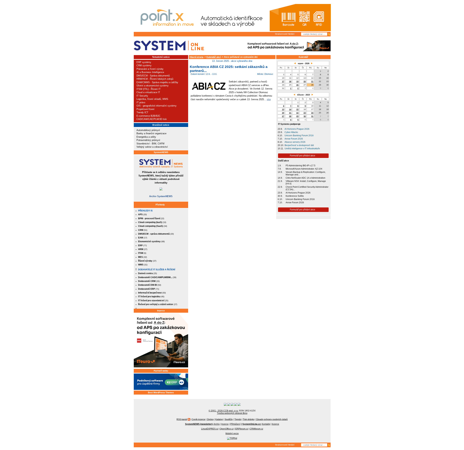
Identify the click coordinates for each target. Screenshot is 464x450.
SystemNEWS (161, 152)
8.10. (280, 142)
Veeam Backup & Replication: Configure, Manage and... (306, 173)
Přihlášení (235, 424)
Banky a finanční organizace (151, 133)
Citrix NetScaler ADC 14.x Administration (305, 178)
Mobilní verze (232, 433)
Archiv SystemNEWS (161, 196)
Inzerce (161, 310)
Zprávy (210, 419)
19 (297, 81)
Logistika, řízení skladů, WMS (152, 99)
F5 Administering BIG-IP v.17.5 (300, 165)
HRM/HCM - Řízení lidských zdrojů (154, 79)
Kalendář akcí (213, 57)
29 (297, 116)
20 (305, 81)
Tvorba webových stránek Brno (232, 413)
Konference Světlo (295, 196)
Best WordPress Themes (161, 392)
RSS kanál (182, 419)
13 (283, 109)
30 (305, 116)
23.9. (280, 129)
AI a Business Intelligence (150, 72)
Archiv (217, 424)
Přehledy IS (145, 210)
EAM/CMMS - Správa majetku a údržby (157, 82)
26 (297, 85)
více (269, 99)
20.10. (281, 145)
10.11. (281, 148)
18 (290, 81)
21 (312, 81)
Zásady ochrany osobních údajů (272, 419)
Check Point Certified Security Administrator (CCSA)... (307, 188)
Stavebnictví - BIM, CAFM (150, 143)
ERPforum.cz (241, 429)
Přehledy (160, 204)
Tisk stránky (248, 419)
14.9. (280, 172)
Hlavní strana (196, 57)
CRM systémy (144, 65)
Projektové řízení (145, 109)
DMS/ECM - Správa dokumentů (153, 75)
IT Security (142, 95)
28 (290, 116)
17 (283, 81)
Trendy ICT (142, 112)
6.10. (280, 135)
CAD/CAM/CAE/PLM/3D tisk (151, 119)
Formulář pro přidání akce (302, 155)
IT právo (140, 102)
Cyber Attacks (291, 132)
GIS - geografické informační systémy (156, 105)
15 (297, 109)
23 (305, 113)
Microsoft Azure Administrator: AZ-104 (304, 169)
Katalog (219, 419)
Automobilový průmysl (148, 130)
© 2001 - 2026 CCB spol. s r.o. (223, 410)
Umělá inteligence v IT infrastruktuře (302, 148)
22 (297, 113)
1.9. (279, 165)
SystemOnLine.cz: (251, 424)
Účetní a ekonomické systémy (152, 85)
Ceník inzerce (198, 419)
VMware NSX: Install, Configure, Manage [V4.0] (306, 182)
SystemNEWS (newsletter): (199, 424)
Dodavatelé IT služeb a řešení (156, 269)
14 (290, 109)
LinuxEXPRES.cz (209, 429)
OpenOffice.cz (227, 429)
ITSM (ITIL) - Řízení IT (148, 89)
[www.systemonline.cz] (169, 46)
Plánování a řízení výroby (149, 69)
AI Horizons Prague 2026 (297, 129)
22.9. (280, 187)
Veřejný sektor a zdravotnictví (152, 146)
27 (283, 116)
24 (312, 113)
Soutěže (229, 419)
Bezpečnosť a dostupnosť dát (299, 145)
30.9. (280, 196)
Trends (237, 419)
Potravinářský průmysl (148, 140)
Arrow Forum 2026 (294, 139)
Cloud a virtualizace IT (148, 92)
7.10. (280, 139)
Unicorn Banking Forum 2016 (299, 135)
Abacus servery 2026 (295, 142)
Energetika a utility (146, 137)
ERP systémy (143, 62)
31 (312, 116)
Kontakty (266, 424)
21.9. (280, 181)
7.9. (279, 169)
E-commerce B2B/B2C (148, 115)
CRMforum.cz (256, 429)
